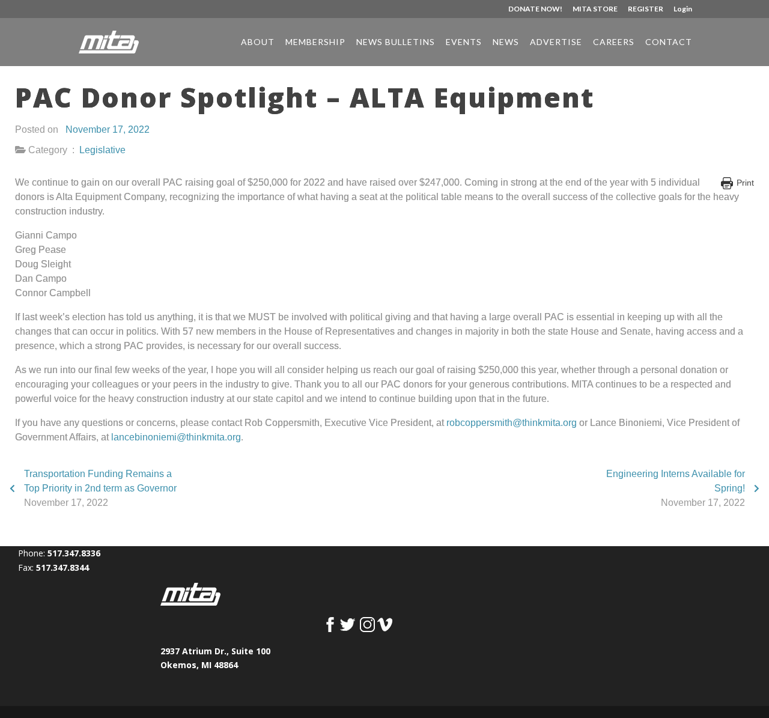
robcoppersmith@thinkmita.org (511, 423)
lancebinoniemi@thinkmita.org (176, 437)
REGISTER (645, 9)
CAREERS (613, 42)
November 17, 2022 (107, 129)
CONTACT (668, 42)
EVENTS (464, 42)
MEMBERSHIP (315, 42)
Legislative (102, 150)
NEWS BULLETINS (395, 42)
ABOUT (258, 42)
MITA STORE (595, 9)
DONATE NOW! (535, 9)
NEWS (506, 42)
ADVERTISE (556, 42)
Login (682, 9)
